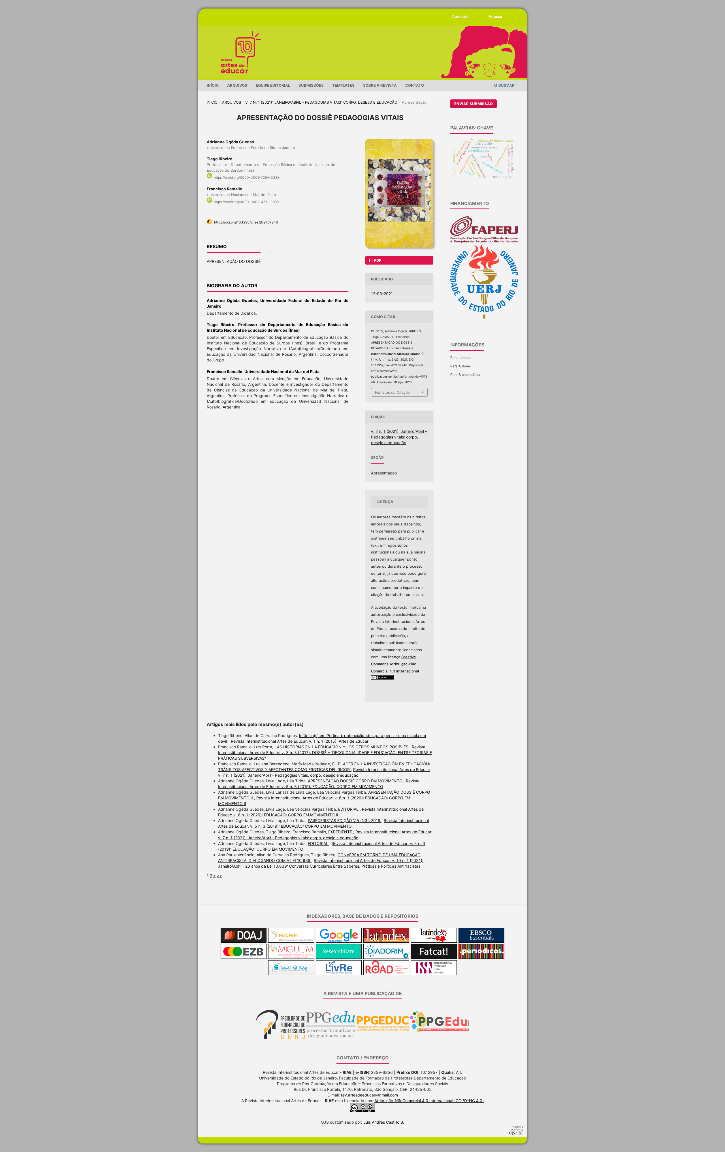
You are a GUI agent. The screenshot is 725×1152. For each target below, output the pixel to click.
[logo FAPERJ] (484, 241)
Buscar (506, 85)
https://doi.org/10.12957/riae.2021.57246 (246, 222)
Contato (414, 85)
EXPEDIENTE (340, 831)
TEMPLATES (343, 85)
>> (219, 875)
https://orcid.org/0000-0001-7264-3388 (246, 177)
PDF (377, 260)
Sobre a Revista (380, 85)
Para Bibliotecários (465, 374)
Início (213, 85)
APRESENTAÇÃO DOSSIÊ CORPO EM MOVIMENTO (356, 780)
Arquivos (237, 85)
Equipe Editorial (273, 85)
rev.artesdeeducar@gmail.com (369, 1095)
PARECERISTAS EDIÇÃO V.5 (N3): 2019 (344, 820)
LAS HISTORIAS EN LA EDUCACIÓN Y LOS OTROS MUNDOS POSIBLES (342, 746)
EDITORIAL (349, 809)
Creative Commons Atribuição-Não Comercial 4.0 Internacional (395, 664)
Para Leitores (460, 357)
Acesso (495, 16)
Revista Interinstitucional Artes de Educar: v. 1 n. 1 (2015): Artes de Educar (299, 741)
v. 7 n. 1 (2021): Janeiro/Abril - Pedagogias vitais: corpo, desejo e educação (321, 102)
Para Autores (460, 366)
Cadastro (460, 16)
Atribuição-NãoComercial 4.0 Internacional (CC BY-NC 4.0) (429, 1100)
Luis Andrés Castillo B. (383, 1122)
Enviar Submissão (473, 103)
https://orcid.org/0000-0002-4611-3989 (246, 202)
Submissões (311, 85)
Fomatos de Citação (392, 392)
